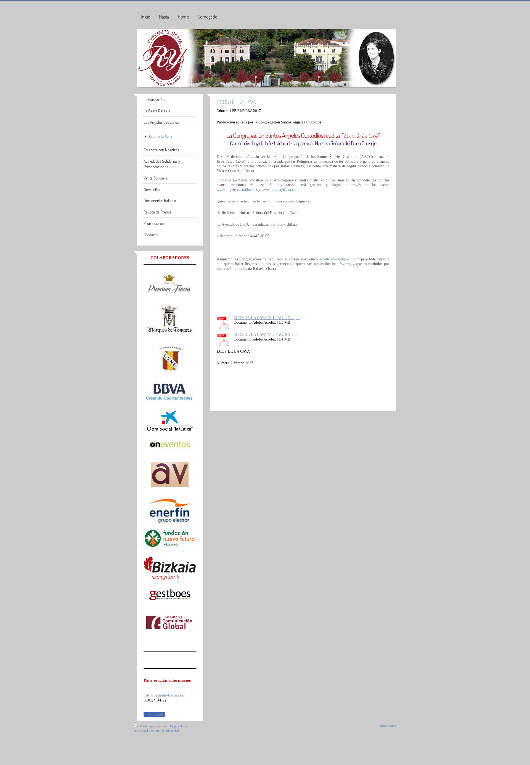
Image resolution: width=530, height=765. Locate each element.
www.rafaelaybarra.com (280, 189)
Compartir (156, 714)
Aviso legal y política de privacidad (156, 730)
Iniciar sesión (387, 725)
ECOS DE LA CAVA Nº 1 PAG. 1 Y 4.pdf (267, 317)
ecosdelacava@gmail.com (339, 259)
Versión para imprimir (154, 726)
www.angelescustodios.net (237, 189)
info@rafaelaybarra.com (165, 695)
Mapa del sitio (179, 726)
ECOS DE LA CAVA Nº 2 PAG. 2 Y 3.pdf (267, 334)
